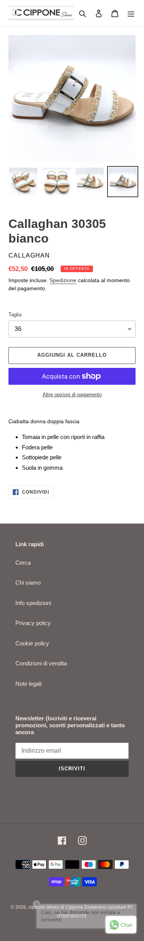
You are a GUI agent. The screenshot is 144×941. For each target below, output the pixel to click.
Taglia (15, 315)
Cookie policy (32, 643)
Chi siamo (28, 582)
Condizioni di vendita (41, 663)
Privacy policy (33, 623)
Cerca (23, 562)
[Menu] (131, 13)
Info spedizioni (33, 603)
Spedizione (63, 280)
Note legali (28, 683)
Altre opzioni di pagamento (72, 394)
